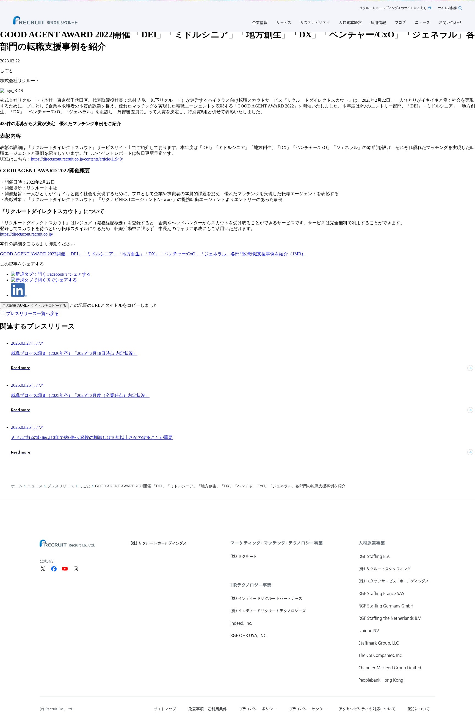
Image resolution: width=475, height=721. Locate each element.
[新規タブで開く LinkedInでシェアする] (19, 295)
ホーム (17, 486)
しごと (84, 486)
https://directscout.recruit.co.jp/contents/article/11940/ (77, 159)
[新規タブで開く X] (43, 568)
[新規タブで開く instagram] (76, 568)
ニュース (35, 486)
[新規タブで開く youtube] (65, 568)
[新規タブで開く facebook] (54, 568)
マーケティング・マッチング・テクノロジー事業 (276, 543)
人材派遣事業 (371, 543)
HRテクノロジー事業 (250, 585)
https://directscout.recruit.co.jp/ (26, 234)
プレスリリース (60, 486)
